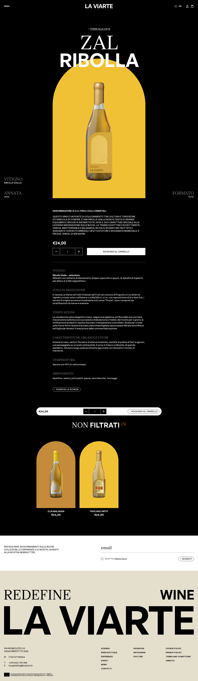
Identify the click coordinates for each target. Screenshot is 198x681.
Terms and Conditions (178, 657)
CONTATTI (106, 669)
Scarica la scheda (67, 389)
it (176, 6)
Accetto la (116, 559)
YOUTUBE (138, 657)
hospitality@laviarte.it (21, 665)
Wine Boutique (109, 652)
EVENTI (104, 661)
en (180, 6)
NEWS (104, 664)
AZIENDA (105, 648)
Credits (170, 661)
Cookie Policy (173, 648)
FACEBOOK (138, 648)
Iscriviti (187, 558)
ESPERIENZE (107, 657)
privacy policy (121, 559)
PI (5, 657)
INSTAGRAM (139, 652)
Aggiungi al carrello (116, 251)
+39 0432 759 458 (18, 663)
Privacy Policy (173, 652)
